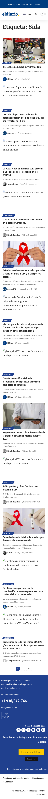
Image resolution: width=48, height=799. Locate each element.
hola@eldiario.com (9, 707)
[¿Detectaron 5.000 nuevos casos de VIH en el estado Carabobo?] (24, 203)
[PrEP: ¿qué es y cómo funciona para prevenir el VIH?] (24, 470)
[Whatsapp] (43, 730)
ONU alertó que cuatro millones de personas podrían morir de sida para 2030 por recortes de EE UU (23, 117)
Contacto (9, 781)
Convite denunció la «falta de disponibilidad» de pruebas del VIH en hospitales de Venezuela (21, 381)
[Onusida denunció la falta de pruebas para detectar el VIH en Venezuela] (24, 521)
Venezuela (8, 374)
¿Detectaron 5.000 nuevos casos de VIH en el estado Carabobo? (23, 221)
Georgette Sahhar (13, 661)
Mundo (7, 63)
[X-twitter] (28, 730)
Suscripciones (38, 778)
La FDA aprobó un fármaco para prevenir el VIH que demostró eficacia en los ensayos (23, 171)
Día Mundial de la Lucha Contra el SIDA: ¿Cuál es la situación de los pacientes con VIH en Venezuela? (23, 645)
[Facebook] (23, 730)
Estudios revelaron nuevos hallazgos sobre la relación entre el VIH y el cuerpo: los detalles (24, 273)
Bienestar (8, 266)
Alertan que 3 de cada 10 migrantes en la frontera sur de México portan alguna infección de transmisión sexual (23, 327)
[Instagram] (18, 730)
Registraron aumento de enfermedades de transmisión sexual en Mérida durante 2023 (24, 435)
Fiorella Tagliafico (13, 235)
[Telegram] (38, 730)
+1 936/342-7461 (15, 701)
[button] (24, 14)
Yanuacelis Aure (12, 184)
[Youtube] (33, 730)
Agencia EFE (11, 133)
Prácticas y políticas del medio (16, 778)
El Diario (10, 79)
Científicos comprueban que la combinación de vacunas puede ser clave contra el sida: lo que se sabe (23, 591)
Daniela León (11, 553)
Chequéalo (8, 215)
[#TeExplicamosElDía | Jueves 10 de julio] (24, 50)
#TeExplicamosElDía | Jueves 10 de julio (22, 66)
